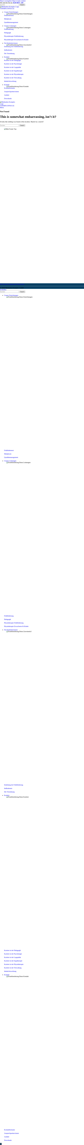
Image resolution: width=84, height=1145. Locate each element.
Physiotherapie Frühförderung (13, 36)
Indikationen (8, 50)
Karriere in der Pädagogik (12, 60)
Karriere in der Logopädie (12, 67)
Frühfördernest (9, 15)
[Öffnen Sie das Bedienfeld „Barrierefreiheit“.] (1, 1144)
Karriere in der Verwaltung (12, 78)
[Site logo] (9, 7)
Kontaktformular (9, 88)
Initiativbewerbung (10, 81)
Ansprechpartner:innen (11, 91)
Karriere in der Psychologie (13, 64)
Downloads (8, 98)
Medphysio (7, 19)
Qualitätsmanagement (11, 22)
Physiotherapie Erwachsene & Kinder (16, 40)
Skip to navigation (6, 1)
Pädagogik (7, 33)
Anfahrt (6, 95)
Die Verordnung (9, 53)
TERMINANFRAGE (7, 8)
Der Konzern (4, 284)
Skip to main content (19, 1)
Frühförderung (9, 29)
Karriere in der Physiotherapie (13, 74)
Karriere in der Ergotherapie (13, 71)
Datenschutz (20, 284)
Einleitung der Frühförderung (13, 46)
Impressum (12, 284)
